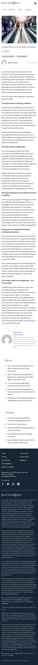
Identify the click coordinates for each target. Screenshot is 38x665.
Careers (4, 457)
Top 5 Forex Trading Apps (17, 424)
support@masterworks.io (9, 476)
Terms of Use (24, 453)
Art (4, 10)
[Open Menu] (35, 3)
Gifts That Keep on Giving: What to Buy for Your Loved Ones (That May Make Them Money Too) (20, 377)
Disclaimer (23, 460)
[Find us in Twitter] (9, 484)
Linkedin (20, 334)
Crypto (12, 10)
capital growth (8, 56)
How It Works (6, 460)
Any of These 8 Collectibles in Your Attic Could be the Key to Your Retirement (20, 368)
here (15, 649)
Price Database (7, 464)
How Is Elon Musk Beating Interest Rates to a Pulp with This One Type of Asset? (21, 391)
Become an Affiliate (8, 467)
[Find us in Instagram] (14, 484)
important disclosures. (11, 594)
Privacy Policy (24, 457)
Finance (28, 10)
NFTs (20, 10)
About (4, 453)
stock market (22, 56)
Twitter (15, 334)
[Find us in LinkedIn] (19, 484)
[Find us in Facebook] (3, 484)
